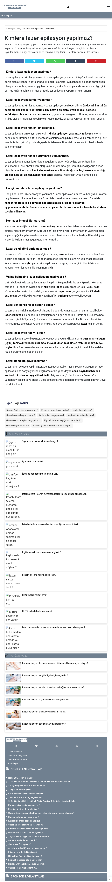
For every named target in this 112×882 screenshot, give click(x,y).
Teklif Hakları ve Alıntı (17, 759)
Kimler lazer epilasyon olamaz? (20, 415)
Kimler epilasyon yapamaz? (51, 415)
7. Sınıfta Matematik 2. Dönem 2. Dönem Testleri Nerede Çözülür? (39, 782)
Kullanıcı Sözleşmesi (17, 755)
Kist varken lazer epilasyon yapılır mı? (23, 420)
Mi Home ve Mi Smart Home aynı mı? (25, 832)
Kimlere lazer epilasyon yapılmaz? (38, 28)
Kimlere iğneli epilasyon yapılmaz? (22, 410)
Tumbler (75, 61)
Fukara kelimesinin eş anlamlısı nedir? (26, 793)
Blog (19, 28)
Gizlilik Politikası (15, 751)
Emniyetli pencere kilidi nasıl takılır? (25, 860)
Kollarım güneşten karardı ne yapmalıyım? (52, 425)
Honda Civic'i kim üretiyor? (20, 778)
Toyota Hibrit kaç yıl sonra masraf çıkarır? (28, 836)
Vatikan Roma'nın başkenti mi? (22, 868)
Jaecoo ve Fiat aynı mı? (19, 844)
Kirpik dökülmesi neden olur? (81, 415)
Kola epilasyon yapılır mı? (17, 425)
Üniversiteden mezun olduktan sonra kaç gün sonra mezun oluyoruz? (41, 813)
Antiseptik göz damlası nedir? (22, 840)
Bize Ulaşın (13, 763)
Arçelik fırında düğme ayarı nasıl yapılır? (27, 848)
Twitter (34, 61)
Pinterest (96, 61)
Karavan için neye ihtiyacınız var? (24, 805)
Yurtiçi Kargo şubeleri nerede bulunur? (26, 785)
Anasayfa (6, 15)
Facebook (14, 61)
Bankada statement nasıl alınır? (23, 817)
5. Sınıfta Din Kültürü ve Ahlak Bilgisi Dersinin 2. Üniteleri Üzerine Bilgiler (42, 801)
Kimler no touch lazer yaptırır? (55, 410)
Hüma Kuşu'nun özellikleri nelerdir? (25, 856)
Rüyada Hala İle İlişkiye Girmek (22, 852)
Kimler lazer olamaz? (82, 410)
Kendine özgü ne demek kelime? (23, 809)
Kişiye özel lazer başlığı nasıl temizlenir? (62, 420)
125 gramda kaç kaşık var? (21, 789)
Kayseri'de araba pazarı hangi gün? (25, 821)
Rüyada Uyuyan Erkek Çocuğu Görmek (26, 864)
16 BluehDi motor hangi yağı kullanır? (25, 797)
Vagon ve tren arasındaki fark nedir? (25, 825)
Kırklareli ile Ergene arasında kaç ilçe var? (28, 829)
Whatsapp (55, 61)
